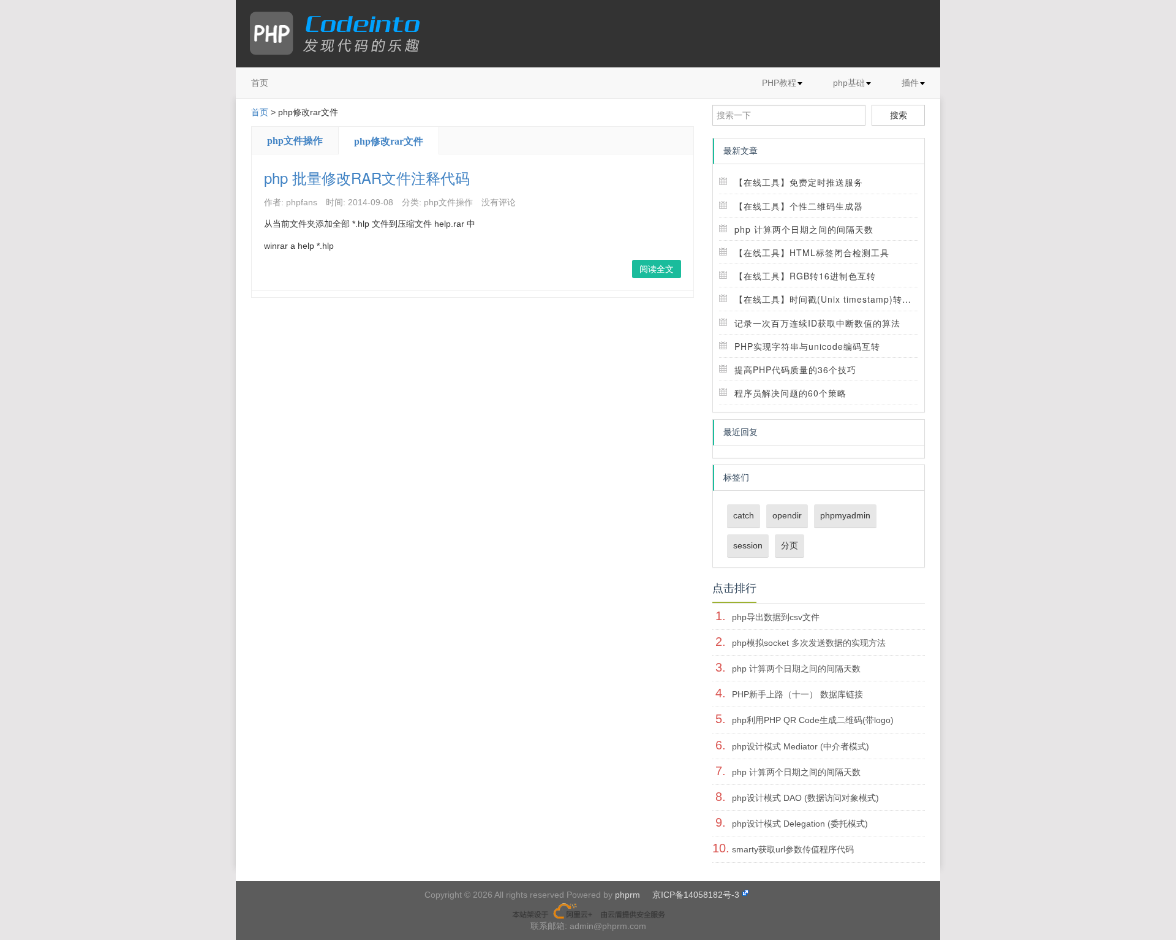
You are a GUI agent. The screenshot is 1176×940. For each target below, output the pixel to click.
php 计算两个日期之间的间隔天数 (803, 229)
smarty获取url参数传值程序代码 (793, 849)
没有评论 (498, 202)
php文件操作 (295, 140)
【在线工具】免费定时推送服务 (798, 182)
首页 (259, 83)
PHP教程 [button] (779, 83)
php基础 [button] (849, 83)
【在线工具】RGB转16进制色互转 (805, 276)
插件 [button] (910, 83)
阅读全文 (656, 269)
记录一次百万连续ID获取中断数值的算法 (817, 323)
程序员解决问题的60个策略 (790, 393)
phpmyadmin (845, 515)
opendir (787, 515)
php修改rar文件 (388, 141)
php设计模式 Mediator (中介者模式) (800, 746)
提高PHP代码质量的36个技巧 (795, 369)
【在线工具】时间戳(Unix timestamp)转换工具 (832, 299)
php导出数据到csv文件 (776, 617)
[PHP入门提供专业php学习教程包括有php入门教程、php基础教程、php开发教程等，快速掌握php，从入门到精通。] (341, 33)
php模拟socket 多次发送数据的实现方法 (809, 643)
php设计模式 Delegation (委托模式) (800, 823)
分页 (789, 545)
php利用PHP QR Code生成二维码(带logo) (813, 720)
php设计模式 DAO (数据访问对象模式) (805, 798)
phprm (627, 895)
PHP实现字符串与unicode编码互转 (807, 346)
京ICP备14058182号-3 (695, 895)
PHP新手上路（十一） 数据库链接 (797, 694)
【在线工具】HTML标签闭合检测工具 (811, 252)
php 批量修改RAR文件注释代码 (367, 177)
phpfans (301, 202)
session (748, 545)
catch (743, 515)
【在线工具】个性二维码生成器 (798, 206)
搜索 (898, 115)
